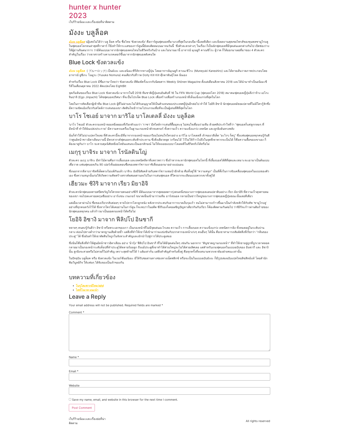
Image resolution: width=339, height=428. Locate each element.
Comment (76, 312)
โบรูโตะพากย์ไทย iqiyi (90, 285)
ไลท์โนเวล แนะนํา (87, 290)
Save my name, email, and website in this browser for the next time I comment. (125, 399)
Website (74, 385)
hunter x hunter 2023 (95, 11)
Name (74, 357)
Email (73, 371)
